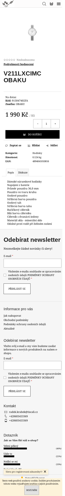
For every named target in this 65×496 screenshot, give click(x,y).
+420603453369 (18, 416)
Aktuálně (9, 328)
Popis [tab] (11, 172)
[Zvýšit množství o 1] (55, 123)
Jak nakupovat (12, 315)
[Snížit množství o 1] (37, 123)
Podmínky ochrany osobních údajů (25, 324)
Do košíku (35, 134)
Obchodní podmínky (16, 320)
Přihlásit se (17, 288)
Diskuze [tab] (22, 172)
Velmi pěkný (11, 446)
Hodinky (37, 153)
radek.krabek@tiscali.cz (23, 412)
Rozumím (31, 490)
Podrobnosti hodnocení (19, 64)
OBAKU (20, 104)
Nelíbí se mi (11, 461)
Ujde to (8, 453)
